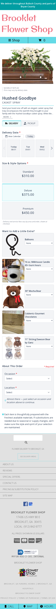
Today (30, 136)
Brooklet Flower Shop (27, 23)
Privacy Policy (8, 598)
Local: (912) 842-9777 (28, 526)
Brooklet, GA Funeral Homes (19, 584)
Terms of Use (48, 598)
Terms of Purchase (28, 598)
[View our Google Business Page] (30, 505)
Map (29, 606)
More (6, 117)
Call (10, 606)
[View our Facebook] (25, 505)
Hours (48, 606)
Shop (16, 40)
